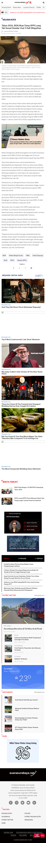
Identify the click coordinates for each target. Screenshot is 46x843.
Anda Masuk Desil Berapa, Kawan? (26, 700)
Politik (38, 7)
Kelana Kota (17, 7)
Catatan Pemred (28, 7)
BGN (4, 255)
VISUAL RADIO (30, 529)
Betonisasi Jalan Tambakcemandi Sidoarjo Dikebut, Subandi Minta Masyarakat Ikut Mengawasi (21, 589)
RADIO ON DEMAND (32, 526)
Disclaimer (23, 835)
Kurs (4, 823)
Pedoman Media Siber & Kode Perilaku (29, 832)
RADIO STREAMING (32, 522)
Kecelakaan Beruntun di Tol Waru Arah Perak (23, 628)
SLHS (5, 260)
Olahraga (6, 816)
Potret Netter (7, 820)
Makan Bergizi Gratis (16, 255)
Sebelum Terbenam (20, 659)
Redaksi (13, 835)
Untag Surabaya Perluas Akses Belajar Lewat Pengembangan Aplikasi (18, 565)
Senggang (29, 820)
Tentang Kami (6, 7)
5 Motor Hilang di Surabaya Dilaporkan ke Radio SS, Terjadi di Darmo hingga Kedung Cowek (21, 571)
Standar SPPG (22, 260)
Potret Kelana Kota (33, 816)
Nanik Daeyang (38, 255)
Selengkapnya (39, 595)
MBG (28, 255)
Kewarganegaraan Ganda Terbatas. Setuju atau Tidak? (26, 719)
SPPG (12, 260)
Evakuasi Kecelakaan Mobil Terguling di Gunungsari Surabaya (27, 638)
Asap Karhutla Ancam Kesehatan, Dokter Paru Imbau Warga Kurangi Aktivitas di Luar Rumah (21, 577)
